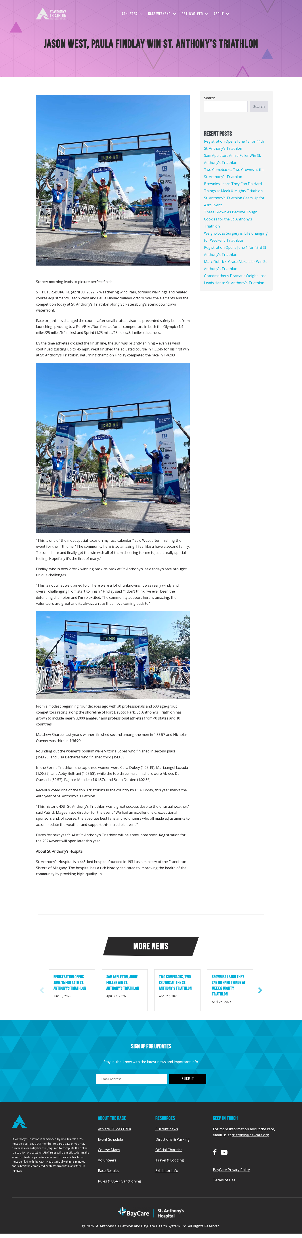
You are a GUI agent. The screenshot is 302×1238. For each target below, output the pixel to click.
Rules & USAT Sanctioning (119, 1181)
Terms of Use (224, 1180)
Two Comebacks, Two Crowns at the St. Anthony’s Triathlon (175, 982)
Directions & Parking (172, 1139)
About (219, 14)
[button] (141, 14)
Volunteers (107, 1160)
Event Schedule (110, 1139)
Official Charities (168, 1149)
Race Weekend (159, 14)
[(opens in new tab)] (151, 1212)
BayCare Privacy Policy (231, 1169)
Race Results (108, 1170)
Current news (166, 1129)
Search (209, 98)
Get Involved (192, 14)
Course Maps (109, 1149)
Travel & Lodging (169, 1160)
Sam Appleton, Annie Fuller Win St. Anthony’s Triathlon (122, 982)
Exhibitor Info (166, 1170)
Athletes (129, 14)
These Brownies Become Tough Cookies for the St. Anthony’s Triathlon (230, 219)
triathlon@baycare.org (250, 1135)
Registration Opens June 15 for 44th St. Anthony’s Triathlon (70, 982)
